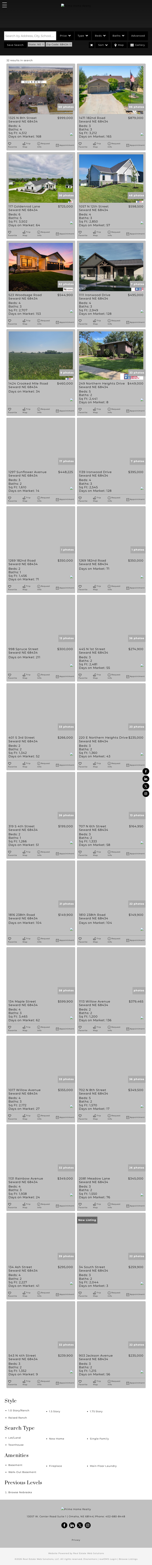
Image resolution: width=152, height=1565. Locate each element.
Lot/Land (14, 1437)
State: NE (35, 44)
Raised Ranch (17, 1417)
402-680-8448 (115, 1516)
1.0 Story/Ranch (18, 1410)
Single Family (99, 1438)
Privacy (76, 1540)
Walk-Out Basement (22, 1472)
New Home (56, 1438)
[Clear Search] (92, 45)
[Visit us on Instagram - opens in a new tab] (146, 793)
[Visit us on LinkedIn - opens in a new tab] (146, 779)
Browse (20, 1492)
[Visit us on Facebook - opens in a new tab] (146, 771)
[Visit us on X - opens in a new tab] (146, 786)
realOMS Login (108, 1559)
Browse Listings (128, 1559)
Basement (15, 1464)
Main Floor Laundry (103, 1465)
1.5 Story (54, 1411)
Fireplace (55, 1465)
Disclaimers (90, 1559)
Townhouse (16, 1444)
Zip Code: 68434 (57, 44)
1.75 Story (96, 1411)
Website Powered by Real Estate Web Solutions (76, 1553)
